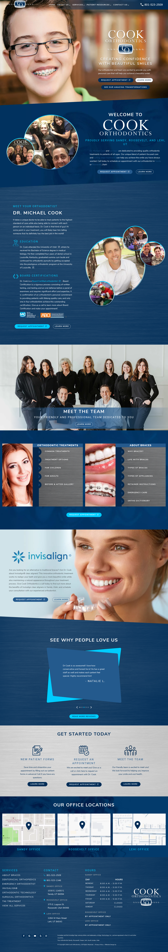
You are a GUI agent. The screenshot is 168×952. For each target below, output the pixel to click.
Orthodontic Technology (19, 892)
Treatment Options (56, 459)
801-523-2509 (153, 5)
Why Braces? (135, 451)
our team (114, 150)
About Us (63, 5)
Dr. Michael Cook (97, 150)
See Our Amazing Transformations (125, 87)
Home (52, 5)
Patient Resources (98, 5)
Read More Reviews (84, 716)
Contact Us (120, 5)
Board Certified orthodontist (45, 281)
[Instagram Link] (46, 936)
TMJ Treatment (11, 901)
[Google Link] (29, 936)
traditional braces (50, 570)
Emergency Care (137, 492)
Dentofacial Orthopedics (19, 879)
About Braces (11, 875)
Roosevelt (96, 164)
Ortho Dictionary (139, 501)
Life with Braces (138, 459)
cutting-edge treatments (105, 157)
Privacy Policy (99, 944)
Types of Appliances (140, 476)
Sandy (158, 161)
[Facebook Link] (24, 936)
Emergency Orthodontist (19, 884)
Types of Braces (138, 468)
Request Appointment (114, 80)
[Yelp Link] (40, 936)
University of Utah (48, 247)
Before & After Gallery (59, 484)
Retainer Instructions (142, 484)
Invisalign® (10, 888)
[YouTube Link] (35, 936)
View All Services (13, 905)
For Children (53, 468)
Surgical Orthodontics (18, 897)
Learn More (144, 80)
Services (77, 5)
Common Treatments (57, 451)
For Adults (52, 476)
